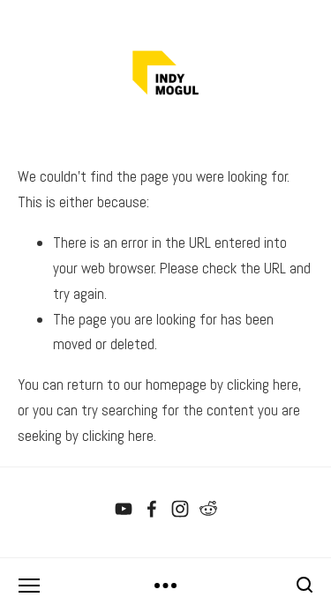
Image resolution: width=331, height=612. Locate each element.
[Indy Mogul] (123, 509)
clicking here (262, 384)
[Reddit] (208, 509)
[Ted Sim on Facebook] (152, 509)
